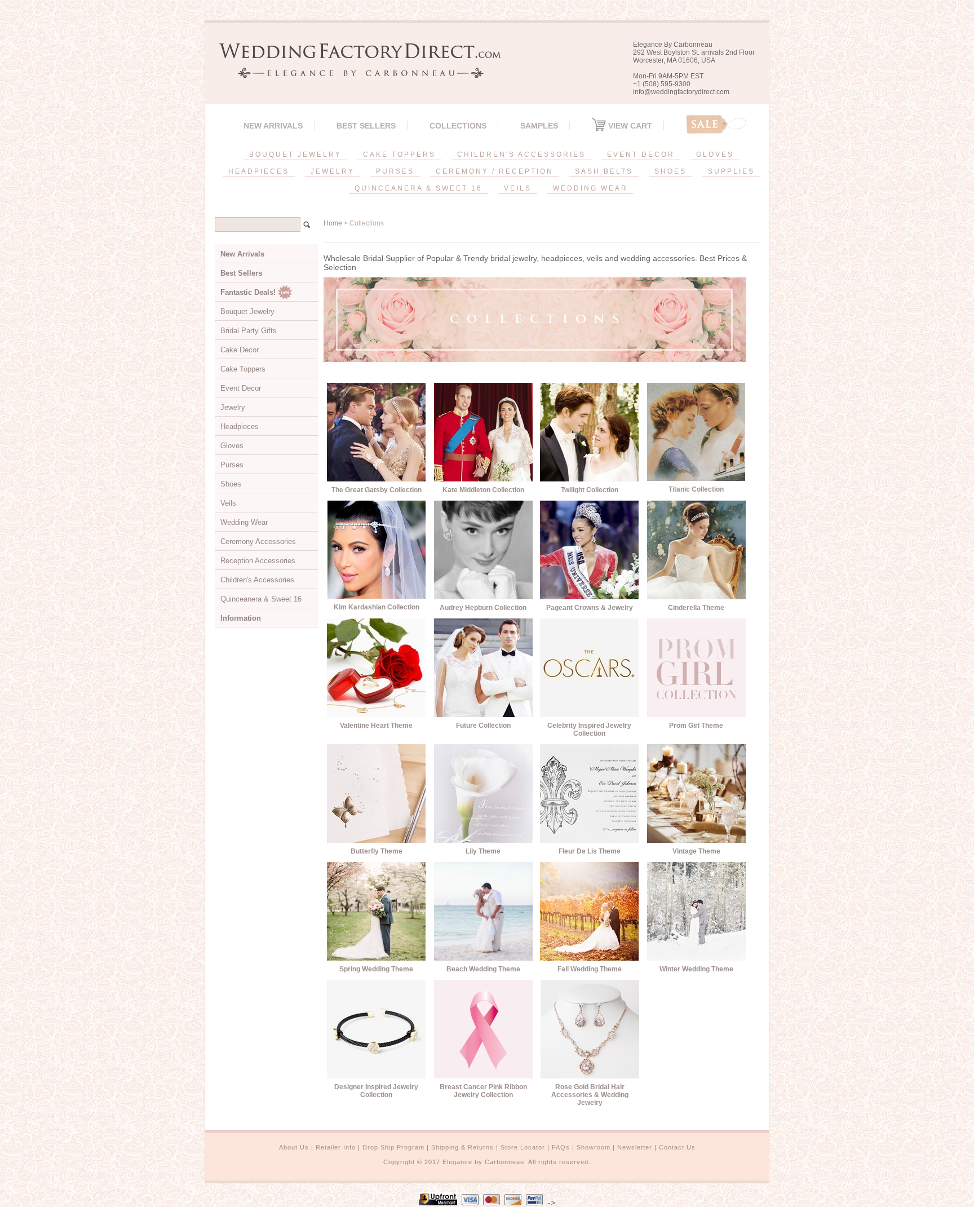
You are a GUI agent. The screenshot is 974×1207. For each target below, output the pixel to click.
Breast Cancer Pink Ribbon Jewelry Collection (483, 1091)
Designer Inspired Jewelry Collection (376, 1091)
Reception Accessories (257, 560)
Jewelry (232, 407)
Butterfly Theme (376, 851)
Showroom (593, 1147)
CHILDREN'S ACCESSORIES (521, 154)
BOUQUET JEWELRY (295, 154)
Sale (716, 124)
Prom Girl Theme (696, 725)
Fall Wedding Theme (589, 969)
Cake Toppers (242, 369)
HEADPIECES (258, 171)
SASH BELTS (604, 171)
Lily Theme (483, 851)
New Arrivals (273, 125)
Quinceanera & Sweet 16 (261, 599)
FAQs (561, 1147)
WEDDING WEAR (590, 188)
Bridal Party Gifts (248, 330)
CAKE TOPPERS (399, 154)
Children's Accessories (257, 580)
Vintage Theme (696, 851)
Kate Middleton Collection (483, 490)
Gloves (232, 445)
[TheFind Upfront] (438, 1202)
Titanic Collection (696, 489)
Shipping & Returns (462, 1147)
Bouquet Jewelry (247, 311)
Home (333, 223)
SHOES (670, 171)
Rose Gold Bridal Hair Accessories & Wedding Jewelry (589, 1095)
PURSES (395, 171)
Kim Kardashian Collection (376, 607)
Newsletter (634, 1147)
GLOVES (715, 154)
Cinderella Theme (696, 608)
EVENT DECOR (641, 154)
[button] (973, 1204)
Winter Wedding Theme (696, 969)
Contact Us (677, 1147)
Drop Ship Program (393, 1147)
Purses (232, 465)
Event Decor (240, 388)
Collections (458, 125)
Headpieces (239, 426)
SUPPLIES (731, 171)
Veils (228, 503)
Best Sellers (366, 125)
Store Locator (523, 1147)
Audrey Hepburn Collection (483, 608)
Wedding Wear (244, 522)
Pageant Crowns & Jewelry (589, 608)
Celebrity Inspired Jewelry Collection (589, 729)
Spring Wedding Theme (376, 969)
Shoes (230, 484)
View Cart (629, 125)
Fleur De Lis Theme (590, 851)
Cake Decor (239, 350)
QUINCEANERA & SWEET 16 (418, 188)
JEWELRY (333, 171)
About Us (294, 1147)
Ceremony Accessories (258, 541)
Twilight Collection (589, 490)
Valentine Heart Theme (376, 725)
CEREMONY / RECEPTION (495, 171)
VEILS (518, 188)
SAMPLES (539, 125)
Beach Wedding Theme (483, 969)
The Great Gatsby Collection (376, 490)
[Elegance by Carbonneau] (354, 70)
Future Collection (483, 725)
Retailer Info (336, 1147)
